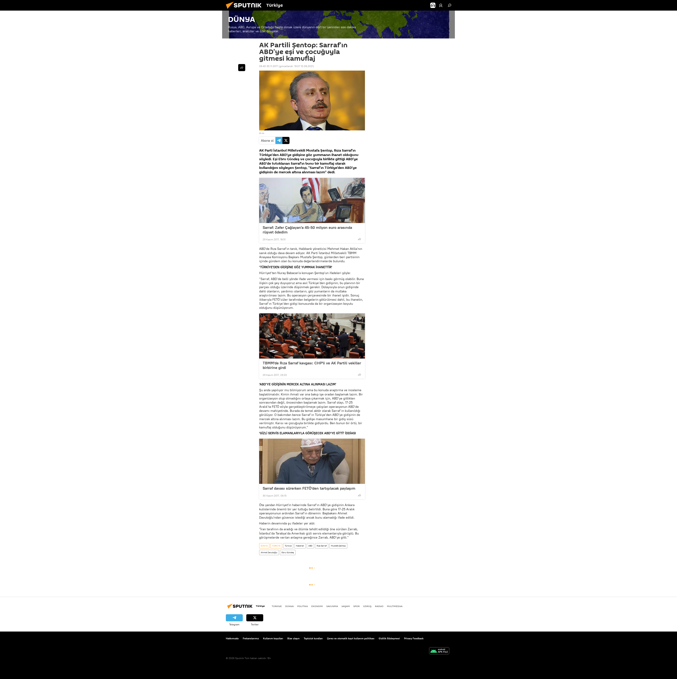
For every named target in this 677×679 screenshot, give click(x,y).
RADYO (379, 606)
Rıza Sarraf (322, 545)
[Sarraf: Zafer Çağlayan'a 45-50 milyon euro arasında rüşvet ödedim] (312, 200)
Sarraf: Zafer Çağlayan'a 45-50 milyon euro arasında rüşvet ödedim (307, 229)
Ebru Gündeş (288, 552)
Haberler (300, 545)
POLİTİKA (302, 606)
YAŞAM (345, 606)
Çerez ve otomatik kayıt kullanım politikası (350, 638)
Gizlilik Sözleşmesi (389, 638)
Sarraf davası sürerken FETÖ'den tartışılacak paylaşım (309, 488)
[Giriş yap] (440, 5)
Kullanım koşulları (273, 638)
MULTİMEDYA (394, 606)
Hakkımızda (232, 638)
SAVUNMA (332, 606)
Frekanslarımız (251, 638)
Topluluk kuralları (313, 638)
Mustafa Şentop (338, 545)
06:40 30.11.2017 (268, 66)
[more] (359, 239)
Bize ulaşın (293, 638)
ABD (310, 545)
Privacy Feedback (413, 638)
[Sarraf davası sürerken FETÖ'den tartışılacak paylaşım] (312, 461)
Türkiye (288, 545)
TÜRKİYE (276, 545)
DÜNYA (264, 545)
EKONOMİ (317, 606)
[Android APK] (439, 651)
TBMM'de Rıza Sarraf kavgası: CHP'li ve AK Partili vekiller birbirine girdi (312, 365)
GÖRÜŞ (367, 606)
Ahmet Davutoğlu (269, 552)
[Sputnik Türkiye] (245, 9)
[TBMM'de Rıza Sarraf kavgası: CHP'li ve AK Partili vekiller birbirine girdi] (312, 336)
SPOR (356, 606)
